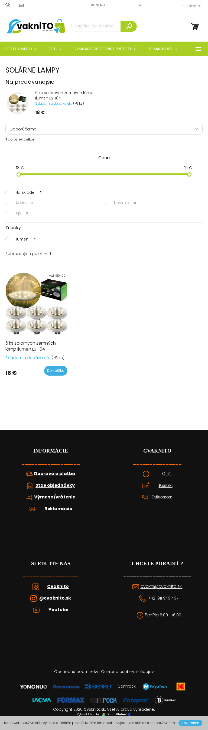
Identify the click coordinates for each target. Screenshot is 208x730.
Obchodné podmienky (76, 671)
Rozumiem (190, 722)
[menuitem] (55, 49)
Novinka (125, 202)
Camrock (127, 686)
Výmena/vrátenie (54, 497)
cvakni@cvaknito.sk (162, 586)
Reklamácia (58, 509)
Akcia (24, 202)
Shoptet (94, 714)
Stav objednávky (55, 485)
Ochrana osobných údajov (127, 671)
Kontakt (98, 5)
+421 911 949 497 (163, 598)
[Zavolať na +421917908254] (12, 5)
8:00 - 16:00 (170, 615)
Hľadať (129, 26)
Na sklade (28, 192)
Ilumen (25, 239)
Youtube (58, 610)
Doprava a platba (54, 474)
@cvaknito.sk (55, 598)
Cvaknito (58, 586)
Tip (21, 213)
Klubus (121, 714)
